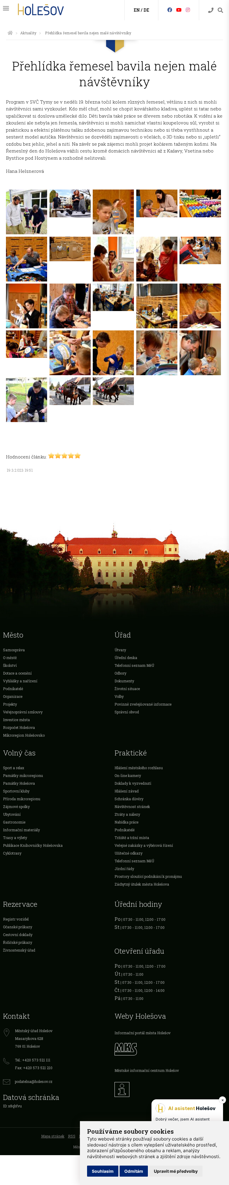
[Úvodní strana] (10, 32)
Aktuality (28, 32)
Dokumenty (124, 680)
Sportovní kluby (16, 791)
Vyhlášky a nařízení (20, 680)
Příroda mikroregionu (21, 798)
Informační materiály (21, 829)
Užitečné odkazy (128, 853)
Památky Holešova (19, 783)
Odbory (120, 673)
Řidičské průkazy (17, 942)
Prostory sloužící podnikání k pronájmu (148, 876)
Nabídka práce (126, 822)
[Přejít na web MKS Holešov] (170, 1048)
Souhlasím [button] (103, 1171)
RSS (71, 1136)
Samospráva (14, 649)
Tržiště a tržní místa (131, 837)
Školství (10, 665)
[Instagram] (187, 10)
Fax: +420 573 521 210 (33, 1067)
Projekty (10, 704)
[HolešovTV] (179, 10)
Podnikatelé (13, 688)
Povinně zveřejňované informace (142, 704)
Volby (119, 696)
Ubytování (12, 814)
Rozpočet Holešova (19, 727)
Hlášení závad (126, 791)
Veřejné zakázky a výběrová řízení (143, 845)
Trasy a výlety (15, 837)
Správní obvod (126, 712)
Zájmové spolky (16, 806)
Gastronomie (14, 822)
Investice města (16, 719)
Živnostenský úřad (19, 950)
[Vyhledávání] (220, 10)
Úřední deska (125, 657)
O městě (10, 657)
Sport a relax (13, 767)
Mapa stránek (52, 1136)
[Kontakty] (210, 10)
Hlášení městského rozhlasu (138, 767)
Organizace (12, 696)
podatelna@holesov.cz (33, 1081)
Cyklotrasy (12, 853)
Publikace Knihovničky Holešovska (33, 845)
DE (146, 10)
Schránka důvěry (128, 798)
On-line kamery (127, 775)
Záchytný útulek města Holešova (141, 884)
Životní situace (127, 688)
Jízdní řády (124, 868)
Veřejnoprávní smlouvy (23, 712)
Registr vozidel (16, 919)
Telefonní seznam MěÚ (134, 665)
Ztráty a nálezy (127, 814)
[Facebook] (170, 10)
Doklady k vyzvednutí (132, 783)
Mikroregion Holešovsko (24, 735)
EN (137, 10)
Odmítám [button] (133, 1171)
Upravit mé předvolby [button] (176, 1171)
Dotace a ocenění (17, 673)
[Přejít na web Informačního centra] (170, 1088)
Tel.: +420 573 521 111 (32, 1060)
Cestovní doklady (18, 934)
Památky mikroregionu (23, 775)
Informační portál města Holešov (142, 1032)
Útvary (120, 649)
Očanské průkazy (17, 926)
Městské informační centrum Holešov (146, 1070)
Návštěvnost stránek (132, 806)
